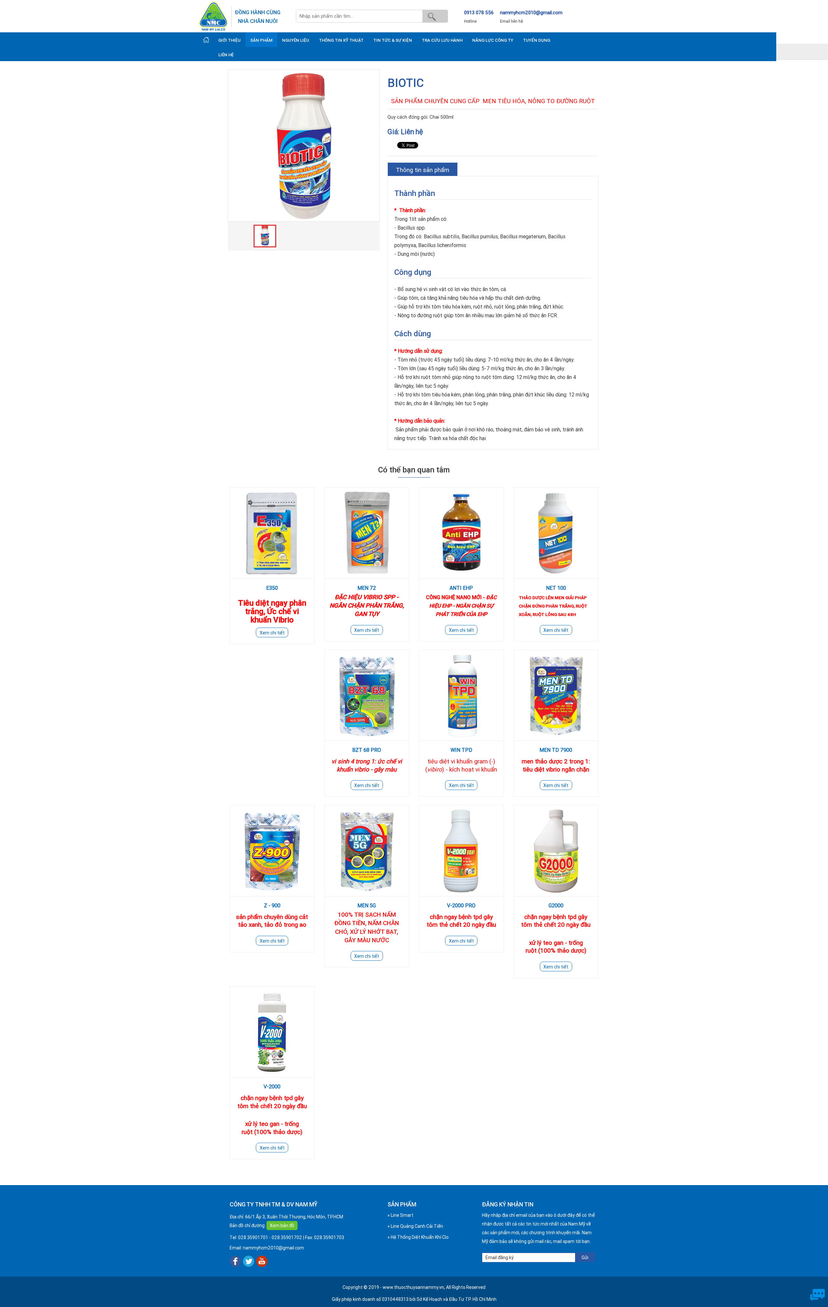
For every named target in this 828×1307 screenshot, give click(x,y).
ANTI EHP (461, 588)
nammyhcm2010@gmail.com (531, 12)
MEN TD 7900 (555, 750)
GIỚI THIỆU (229, 40)
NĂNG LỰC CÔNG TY (492, 40)
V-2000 (272, 1086)
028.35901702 (287, 1237)
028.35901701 (253, 1237)
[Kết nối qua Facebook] (235, 1261)
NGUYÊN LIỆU (295, 40)
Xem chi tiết (272, 633)
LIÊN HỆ (226, 55)
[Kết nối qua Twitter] (248, 1261)
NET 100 (556, 588)
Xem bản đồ (282, 1225)
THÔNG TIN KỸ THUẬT (341, 40)
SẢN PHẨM (261, 40)
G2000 (556, 905)
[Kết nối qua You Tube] (261, 1261)
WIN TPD (461, 750)
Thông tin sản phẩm (422, 170)
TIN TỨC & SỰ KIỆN (392, 40)
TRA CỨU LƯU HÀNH (442, 40)
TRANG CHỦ (206, 39)
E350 (272, 588)
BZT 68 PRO (366, 750)
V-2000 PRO (461, 905)
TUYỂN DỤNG (536, 40)
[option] (303, 145)
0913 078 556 (479, 12)
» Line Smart (400, 1215)
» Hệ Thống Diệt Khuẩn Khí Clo (418, 1237)
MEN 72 (366, 588)
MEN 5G (366, 905)
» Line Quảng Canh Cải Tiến (415, 1226)
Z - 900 (272, 905)
